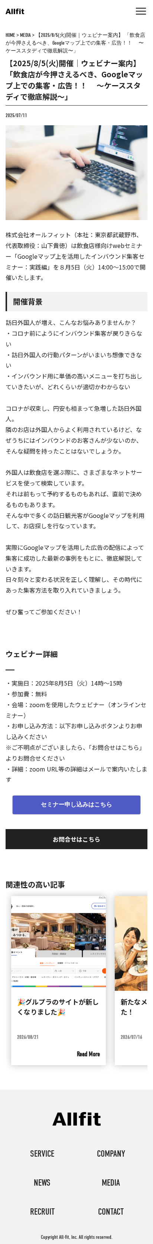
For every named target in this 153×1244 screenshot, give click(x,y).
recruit (42, 1211)
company (111, 1153)
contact (111, 1211)
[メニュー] (141, 11)
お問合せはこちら (76, 839)
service (42, 1153)
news (42, 1182)
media (111, 1182)
